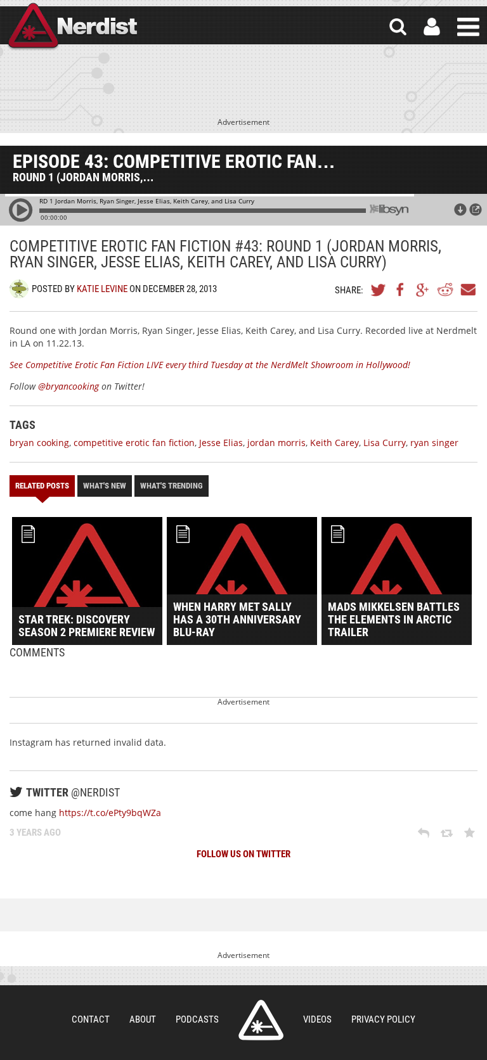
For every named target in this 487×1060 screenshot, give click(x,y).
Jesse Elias (221, 443)
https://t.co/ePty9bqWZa (110, 813)
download (460, 209)
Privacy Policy (383, 1019)
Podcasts (197, 1019)
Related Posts (42, 485)
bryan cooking (39, 443)
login (432, 27)
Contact (91, 1019)
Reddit (445, 290)
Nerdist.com (260, 1020)
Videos (317, 1019)
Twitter (378, 290)
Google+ (423, 290)
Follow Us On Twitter (243, 854)
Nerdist (71, 27)
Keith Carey (334, 443)
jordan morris (276, 443)
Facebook (401, 290)
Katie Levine (102, 289)
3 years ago (35, 832)
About (142, 1019)
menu (468, 27)
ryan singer (434, 443)
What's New (104, 485)
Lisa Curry (384, 443)
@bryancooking (68, 386)
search (397, 27)
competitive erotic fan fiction (134, 443)
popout (475, 209)
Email (467, 290)
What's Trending (171, 485)
